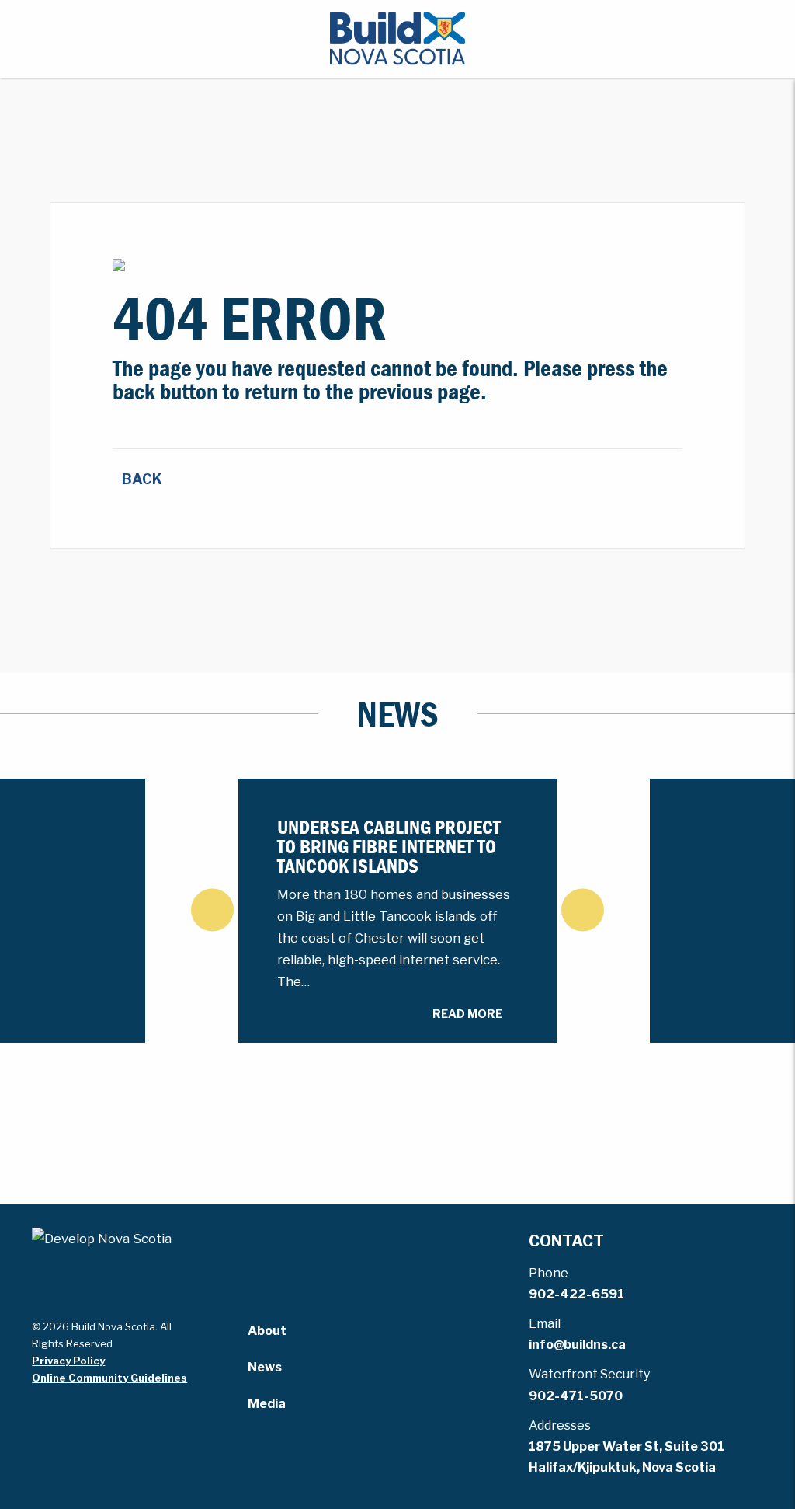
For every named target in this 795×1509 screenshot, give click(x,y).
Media (267, 1403)
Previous (212, 909)
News (265, 1367)
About (267, 1330)
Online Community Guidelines (109, 1377)
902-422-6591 (576, 1294)
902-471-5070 (576, 1396)
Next (582, 909)
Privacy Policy (68, 1360)
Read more (467, 1014)
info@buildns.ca (577, 1344)
